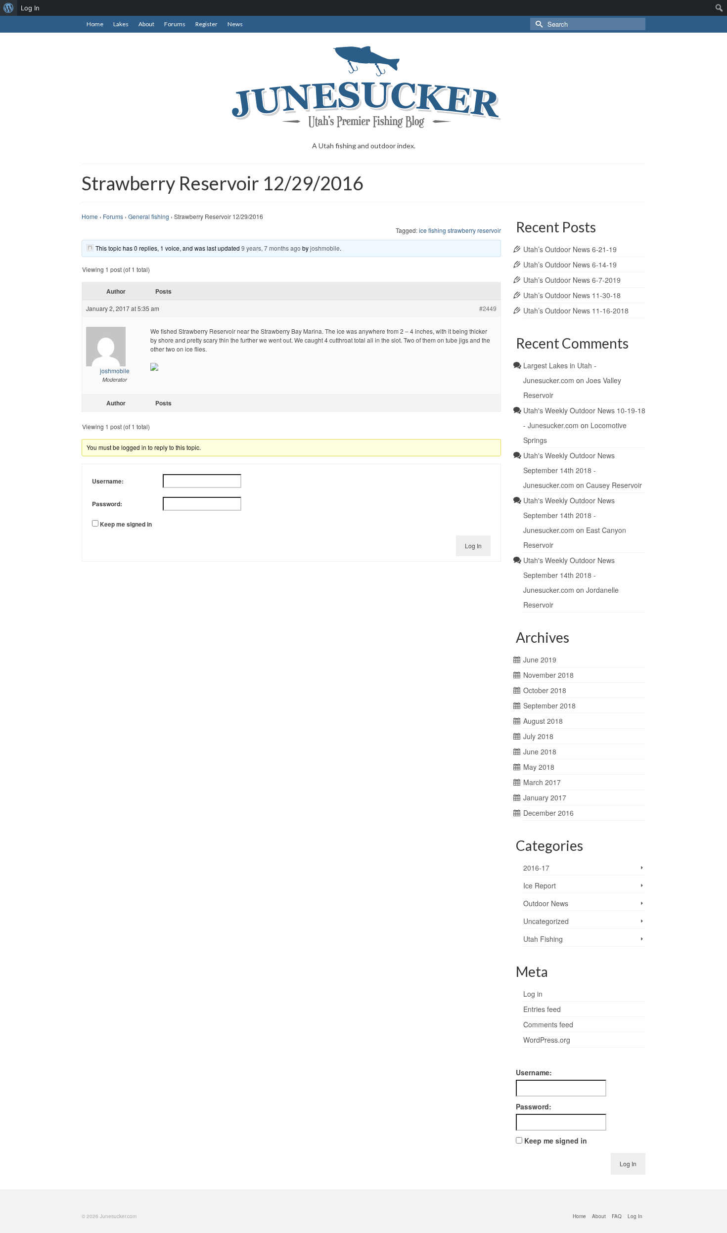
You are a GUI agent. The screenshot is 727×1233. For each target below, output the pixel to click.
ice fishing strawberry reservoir (460, 230)
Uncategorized (546, 921)
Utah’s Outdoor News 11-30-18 (572, 295)
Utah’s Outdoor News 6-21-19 (570, 249)
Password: (107, 503)
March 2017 (542, 782)
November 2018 (548, 675)
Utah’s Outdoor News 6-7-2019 (572, 280)
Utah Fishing (543, 939)
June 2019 (539, 659)
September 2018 (549, 705)
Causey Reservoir (614, 485)
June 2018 (539, 751)
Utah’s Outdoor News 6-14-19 (570, 264)
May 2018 (538, 767)
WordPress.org (546, 1040)
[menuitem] (8, 8)
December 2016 (548, 813)
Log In (473, 545)
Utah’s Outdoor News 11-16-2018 (576, 310)
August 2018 (543, 721)
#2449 (488, 308)
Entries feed (542, 1009)
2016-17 (536, 868)
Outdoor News (545, 903)
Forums (113, 216)
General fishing (148, 216)
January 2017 (544, 797)
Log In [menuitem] (30, 8)
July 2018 (538, 736)
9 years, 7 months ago (271, 248)
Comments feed (548, 1024)
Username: (108, 481)
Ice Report (539, 885)
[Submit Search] (537, 24)
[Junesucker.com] (363, 87)
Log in (533, 994)
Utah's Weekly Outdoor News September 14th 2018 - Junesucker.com (569, 470)
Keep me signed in (126, 524)
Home (90, 216)
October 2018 (544, 690)
